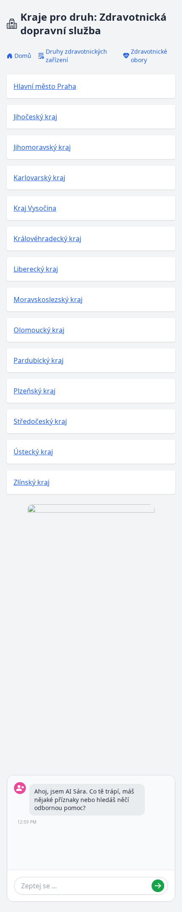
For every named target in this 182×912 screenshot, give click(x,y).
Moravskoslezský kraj (48, 299)
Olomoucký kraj (39, 330)
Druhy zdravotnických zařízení (76, 55)
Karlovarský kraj (39, 177)
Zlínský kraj (32, 482)
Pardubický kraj (38, 360)
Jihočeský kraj (35, 116)
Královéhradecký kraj (47, 238)
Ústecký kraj (33, 451)
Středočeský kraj (40, 421)
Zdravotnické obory (149, 55)
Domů (22, 56)
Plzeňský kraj (34, 391)
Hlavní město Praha (45, 86)
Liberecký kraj (36, 269)
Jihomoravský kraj (42, 147)
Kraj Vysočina (35, 208)
